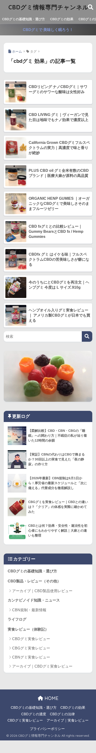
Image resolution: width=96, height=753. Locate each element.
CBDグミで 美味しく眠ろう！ (48, 30)
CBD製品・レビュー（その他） (34, 581)
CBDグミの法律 (62, 714)
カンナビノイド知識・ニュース (34, 600)
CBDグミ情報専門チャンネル (48, 7)
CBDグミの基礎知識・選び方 (23, 19)
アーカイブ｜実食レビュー (68, 720)
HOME (50, 698)
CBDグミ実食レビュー (31, 639)
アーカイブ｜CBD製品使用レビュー (42, 591)
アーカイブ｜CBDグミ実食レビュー (42, 666)
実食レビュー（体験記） (28, 629)
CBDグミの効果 (61, 19)
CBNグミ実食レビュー (31, 657)
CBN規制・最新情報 (29, 610)
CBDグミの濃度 (33, 714)
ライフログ (17, 619)
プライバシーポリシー (47, 729)
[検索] (87, 336)
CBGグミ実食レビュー (31, 648)
